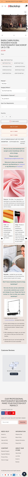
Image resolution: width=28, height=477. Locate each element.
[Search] (5, 6)
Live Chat (18, 456)
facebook (19, 166)
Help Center (18, 453)
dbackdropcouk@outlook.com (14, 158)
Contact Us (3, 437)
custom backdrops (9, 320)
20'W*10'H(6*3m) (19, 73)
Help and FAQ (4, 440)
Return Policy (19, 437)
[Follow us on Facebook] (3, 413)
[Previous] (2, 35)
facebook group (9, 139)
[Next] (25, 35)
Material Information (20, 440)
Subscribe (22, 422)
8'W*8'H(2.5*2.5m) (19, 70)
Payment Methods (5, 454)
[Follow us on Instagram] (6, 413)
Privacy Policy (4, 457)
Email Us (17, 459)
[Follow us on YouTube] (13, 413)
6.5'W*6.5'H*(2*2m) (20, 66)
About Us (3, 434)
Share (2, 54)
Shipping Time (19, 434)
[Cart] (25, 6)
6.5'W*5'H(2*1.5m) (18, 63)
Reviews (17, 461)
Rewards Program (5, 451)
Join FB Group (4, 443)
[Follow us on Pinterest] (10, 413)
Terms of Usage (4, 460)
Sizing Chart (18, 443)
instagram (22, 164)
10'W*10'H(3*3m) (6, 73)
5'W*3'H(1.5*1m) (6, 63)
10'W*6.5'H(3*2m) (6, 70)
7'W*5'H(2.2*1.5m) (7, 66)
